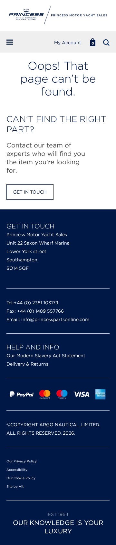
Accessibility (16, 469)
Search (106, 42)
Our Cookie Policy (20, 478)
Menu (13, 42)
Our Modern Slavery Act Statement (45, 355)
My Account (67, 42)
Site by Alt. (15, 486)
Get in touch (30, 192)
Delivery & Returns (27, 364)
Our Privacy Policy (21, 461)
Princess (58, 15)
